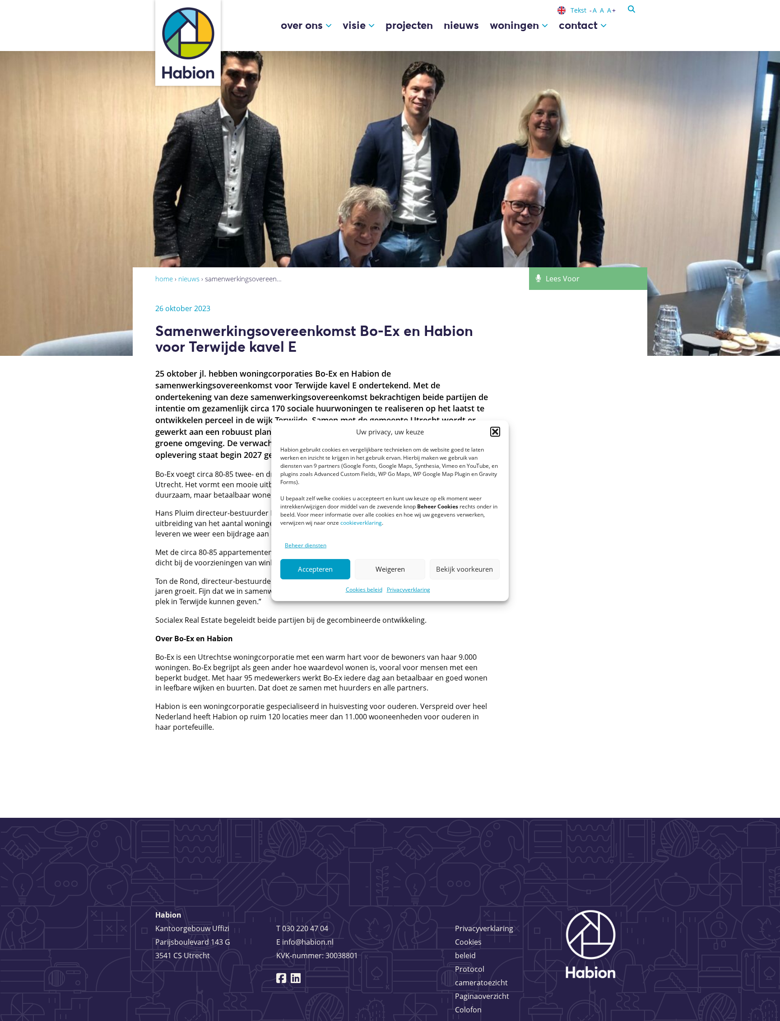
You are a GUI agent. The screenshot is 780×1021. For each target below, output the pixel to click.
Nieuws (461, 25)
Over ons (303, 25)
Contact (579, 25)
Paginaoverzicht (482, 996)
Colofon (468, 1010)
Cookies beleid (364, 589)
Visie (355, 25)
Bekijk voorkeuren (464, 568)
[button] (495, 431)
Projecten (409, 25)
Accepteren (315, 568)
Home (164, 278)
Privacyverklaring (408, 589)
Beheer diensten (305, 545)
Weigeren (390, 568)
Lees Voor (563, 279)
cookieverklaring (361, 523)
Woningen (516, 25)
